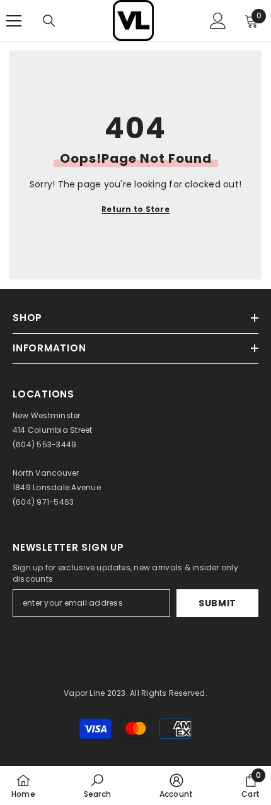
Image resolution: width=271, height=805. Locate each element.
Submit (217, 603)
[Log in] (218, 21)
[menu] (13, 20)
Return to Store (135, 209)
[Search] (49, 20)
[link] (97, 785)
